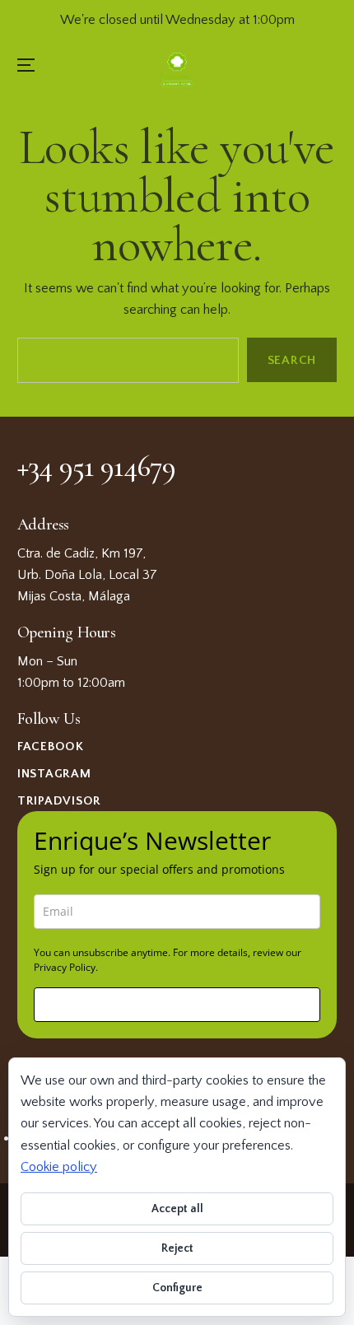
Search (292, 360)
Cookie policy (59, 1166)
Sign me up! (177, 1004)
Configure (177, 1288)
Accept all (177, 1208)
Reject (177, 1248)
